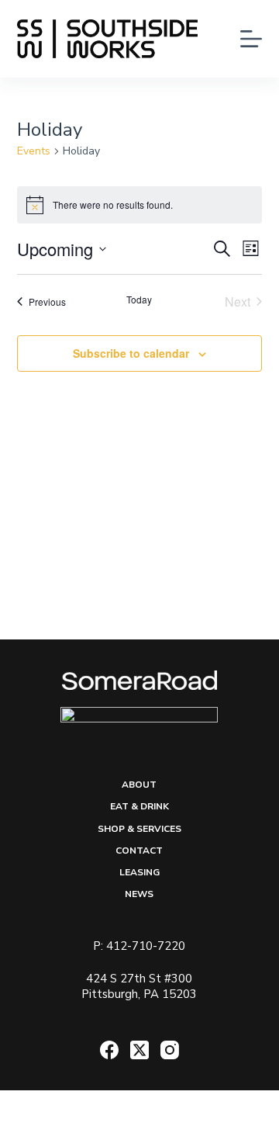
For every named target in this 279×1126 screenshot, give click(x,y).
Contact (139, 851)
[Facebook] (109, 1050)
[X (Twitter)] (139, 1050)
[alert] (140, 204)
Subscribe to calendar (131, 353)
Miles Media (222, 1107)
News (139, 894)
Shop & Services (139, 829)
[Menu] (251, 39)
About (139, 785)
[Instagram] (169, 1050)
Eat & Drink (139, 806)
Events (33, 151)
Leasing (139, 872)
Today (139, 299)
